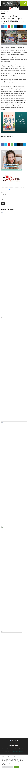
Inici (2, 11)
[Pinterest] (9, 26)
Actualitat (6, 11)
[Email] (18, 26)
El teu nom (3, 192)
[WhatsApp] (12, 26)
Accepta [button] (16, 766)
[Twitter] (5, 26)
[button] (2, 8)
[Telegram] (24, 26)
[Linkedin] (15, 26)
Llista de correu (4, 190)
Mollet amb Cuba (10, 136)
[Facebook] (2, 26)
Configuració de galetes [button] (8, 766)
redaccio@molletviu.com (17, 751)
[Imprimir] (21, 26)
